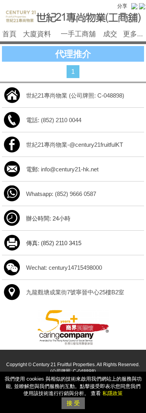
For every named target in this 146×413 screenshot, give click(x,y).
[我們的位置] (12, 291)
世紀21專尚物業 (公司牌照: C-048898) (75, 95)
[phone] (12, 119)
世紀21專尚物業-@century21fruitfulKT (74, 144)
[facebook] (12, 144)
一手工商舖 (78, 34)
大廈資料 (37, 34)
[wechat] (12, 267)
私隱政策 (112, 393)
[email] (12, 168)
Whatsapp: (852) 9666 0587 (61, 193)
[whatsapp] (12, 193)
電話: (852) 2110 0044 (53, 120)
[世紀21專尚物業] (73, 15)
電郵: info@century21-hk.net (62, 169)
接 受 (73, 403)
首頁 (9, 34)
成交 (110, 34)
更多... (133, 34)
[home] (12, 95)
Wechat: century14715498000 (64, 267)
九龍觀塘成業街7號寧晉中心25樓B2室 (75, 292)
